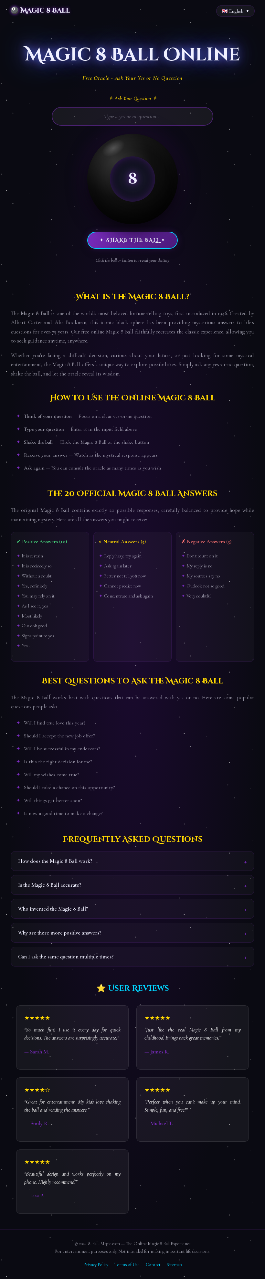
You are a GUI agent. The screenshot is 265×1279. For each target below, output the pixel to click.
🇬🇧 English (232, 11)
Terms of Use (127, 1264)
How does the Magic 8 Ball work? (55, 861)
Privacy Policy (95, 1264)
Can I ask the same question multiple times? (65, 956)
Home (10, 28)
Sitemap (174, 1264)
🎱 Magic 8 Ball (40, 10)
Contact (153, 1264)
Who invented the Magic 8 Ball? (53, 908)
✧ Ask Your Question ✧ (132, 98)
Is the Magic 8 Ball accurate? (49, 885)
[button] (132, 179)
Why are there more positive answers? (59, 932)
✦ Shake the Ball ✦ (133, 240)
